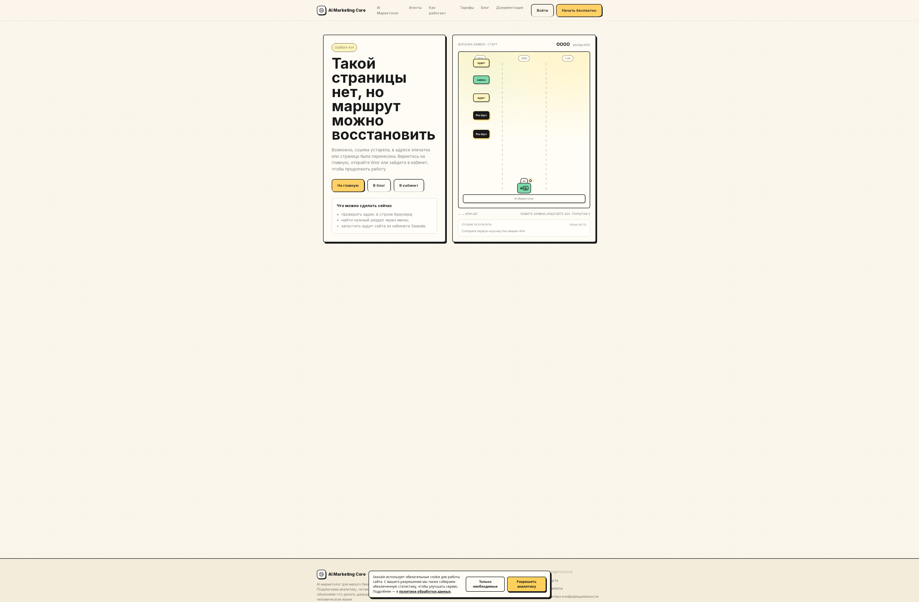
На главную (348, 185)
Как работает (437, 10)
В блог (379, 185)
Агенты (415, 7)
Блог (485, 7)
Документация (509, 7)
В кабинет (408, 185)
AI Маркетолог (387, 10)
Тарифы (467, 7)
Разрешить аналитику (527, 584)
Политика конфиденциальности (572, 596)
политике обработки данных (425, 591)
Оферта (551, 580)
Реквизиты (554, 588)
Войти (542, 10)
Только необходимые (485, 584)
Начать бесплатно (579, 10)
